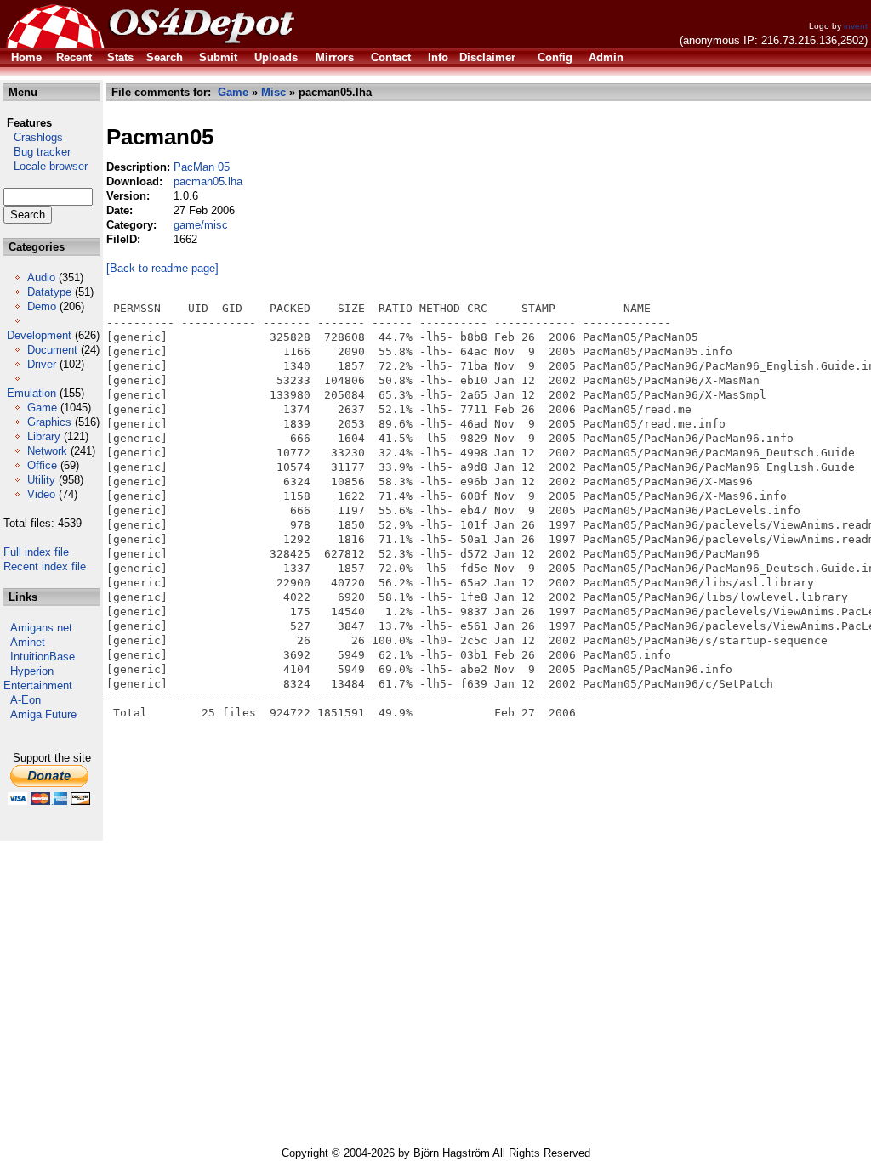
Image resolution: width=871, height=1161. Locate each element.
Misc (273, 92)
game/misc (201, 224)
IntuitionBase (42, 656)
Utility (41, 479)
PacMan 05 (202, 167)
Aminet (27, 642)
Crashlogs (33, 137)
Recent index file (44, 566)
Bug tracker (37, 151)
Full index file (36, 552)
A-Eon (25, 700)
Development (39, 335)
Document (52, 349)
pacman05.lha (208, 181)
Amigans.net (41, 627)
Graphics (49, 422)
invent (856, 26)
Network (47, 451)
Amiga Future (43, 714)
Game (42, 407)
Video (41, 494)
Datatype (49, 292)
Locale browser (45, 166)
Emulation (31, 393)
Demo (41, 306)
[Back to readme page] (162, 268)
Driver (41, 364)
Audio (41, 277)
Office (42, 465)
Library (43, 436)
